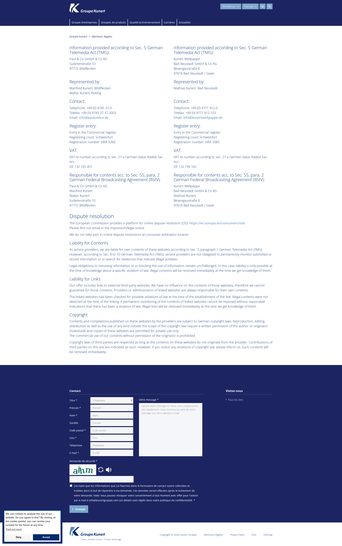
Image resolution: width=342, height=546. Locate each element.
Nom (73, 415)
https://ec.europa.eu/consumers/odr (217, 223)
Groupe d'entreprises (84, 22)
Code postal (77, 430)
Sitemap (268, 534)
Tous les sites (235, 399)
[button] (101, 469)
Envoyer (80, 509)
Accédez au (229, 6)
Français (248, 6)
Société (73, 423)
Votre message (149, 399)
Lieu (73, 438)
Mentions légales (213, 534)
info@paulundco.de (93, 117)
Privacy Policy (237, 534)
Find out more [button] (14, 529)
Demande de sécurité (83, 461)
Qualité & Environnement (145, 22)
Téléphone (75, 445)
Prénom (75, 408)
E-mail (74, 453)
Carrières (169, 22)
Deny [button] (18, 537)
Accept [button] (46, 537)
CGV (254, 534)
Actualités (185, 22)
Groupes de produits (113, 22)
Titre (73, 400)
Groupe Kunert (78, 36)
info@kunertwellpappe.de (202, 117)
